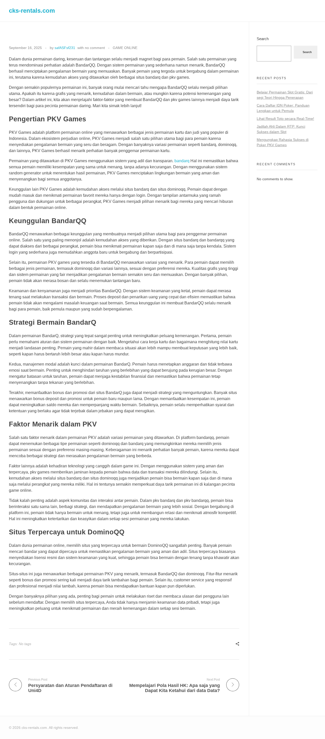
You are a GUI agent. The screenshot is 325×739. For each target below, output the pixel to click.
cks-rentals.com (32, 10)
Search (263, 39)
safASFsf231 (65, 48)
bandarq (181, 161)
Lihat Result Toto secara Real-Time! (285, 119)
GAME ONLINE (125, 48)
